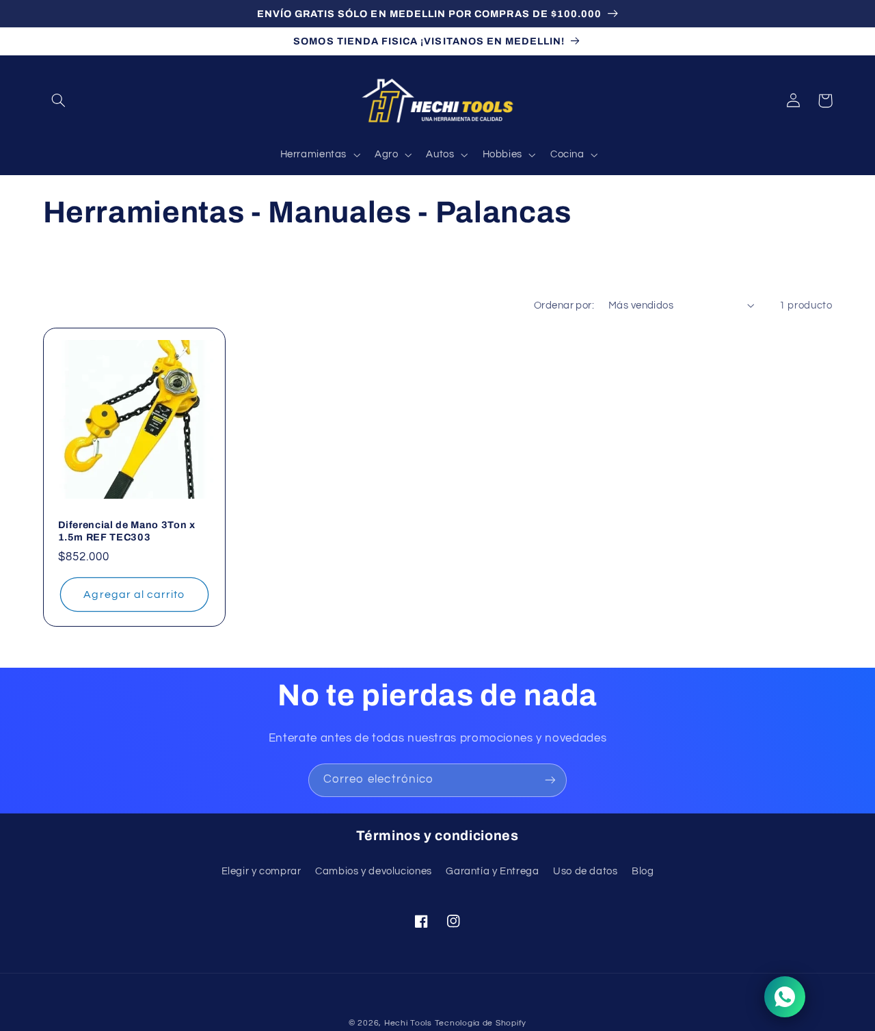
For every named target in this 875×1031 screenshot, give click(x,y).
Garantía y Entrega (492, 871)
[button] (59, 100)
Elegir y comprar (261, 871)
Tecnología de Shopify (480, 1023)
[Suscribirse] (550, 780)
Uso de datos (585, 871)
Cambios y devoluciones (373, 871)
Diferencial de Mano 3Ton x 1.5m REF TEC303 (127, 531)
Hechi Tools (408, 1023)
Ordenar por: (564, 305)
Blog (643, 871)
